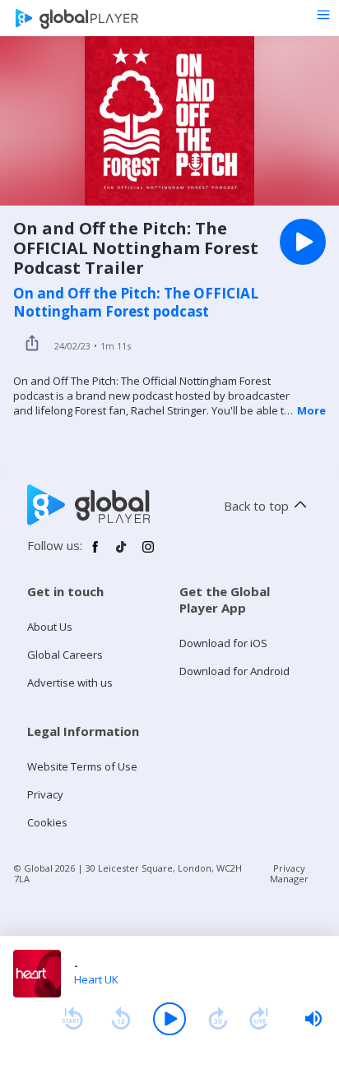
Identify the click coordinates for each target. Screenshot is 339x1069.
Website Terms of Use (82, 766)
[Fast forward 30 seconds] (218, 1018)
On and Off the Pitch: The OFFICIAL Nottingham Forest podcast (135, 303)
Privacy (45, 794)
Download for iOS (223, 643)
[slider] (313, 1019)
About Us (49, 626)
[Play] (169, 1018)
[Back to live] (259, 1018)
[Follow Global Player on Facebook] (95, 553)
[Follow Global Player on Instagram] (148, 553)
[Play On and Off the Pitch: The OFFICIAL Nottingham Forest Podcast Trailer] (303, 242)
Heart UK (96, 979)
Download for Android (234, 671)
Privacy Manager (289, 873)
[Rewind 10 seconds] (120, 1018)
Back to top (256, 505)
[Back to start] (72, 1018)
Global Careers (65, 654)
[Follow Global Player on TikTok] (121, 553)
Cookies (47, 822)
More (311, 410)
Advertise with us (70, 682)
